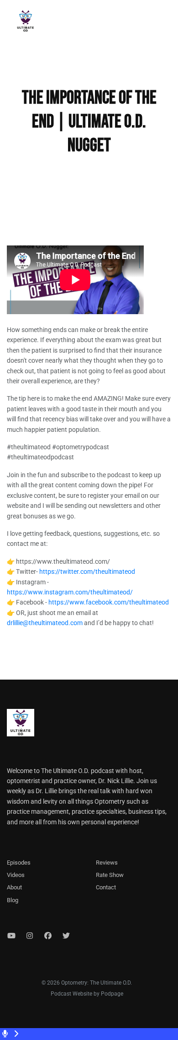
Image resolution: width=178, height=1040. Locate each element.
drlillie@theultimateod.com (45, 622)
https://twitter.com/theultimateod (87, 571)
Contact (106, 887)
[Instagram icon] (29, 936)
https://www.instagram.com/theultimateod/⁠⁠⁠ (70, 592)
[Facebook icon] (47, 936)
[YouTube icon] (11, 936)
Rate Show (110, 874)
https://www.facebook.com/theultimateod (108, 602)
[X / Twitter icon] (66, 936)
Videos (16, 874)
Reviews (107, 862)
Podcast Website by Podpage (87, 994)
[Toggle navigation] (163, 23)
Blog (12, 900)
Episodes (19, 862)
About (14, 887)
